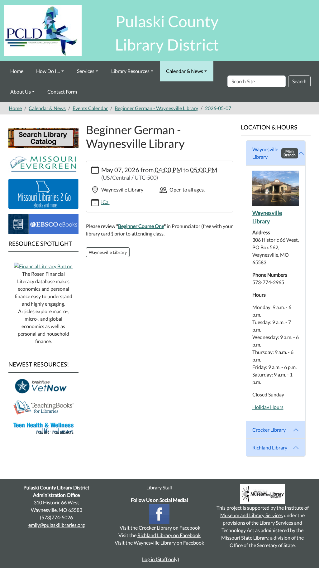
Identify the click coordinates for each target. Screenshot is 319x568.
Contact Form (62, 92)
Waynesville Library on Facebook (169, 543)
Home (16, 71)
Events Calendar (90, 108)
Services (85, 71)
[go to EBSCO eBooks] (43, 223)
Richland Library (269, 447)
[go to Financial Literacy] (43, 266)
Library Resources (130, 71)
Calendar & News (184, 71)
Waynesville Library (274, 153)
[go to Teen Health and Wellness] (43, 428)
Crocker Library (269, 430)
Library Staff (159, 487)
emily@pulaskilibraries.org (56, 525)
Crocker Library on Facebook (169, 528)
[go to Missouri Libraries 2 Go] (43, 193)
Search (299, 81)
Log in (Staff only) (160, 559)
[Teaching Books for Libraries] (43, 407)
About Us (20, 92)
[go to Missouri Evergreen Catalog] (43, 163)
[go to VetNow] (43, 386)
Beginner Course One (141, 226)
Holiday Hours (267, 407)
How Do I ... (48, 71)
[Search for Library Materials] (43, 137)
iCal (105, 202)
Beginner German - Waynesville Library (156, 108)
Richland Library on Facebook (169, 535)
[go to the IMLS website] (262, 494)
